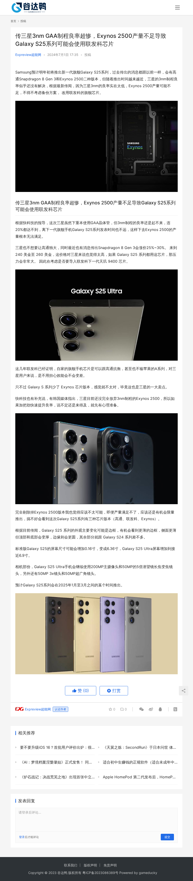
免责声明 (110, 865)
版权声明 (90, 865)
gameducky (148, 873)
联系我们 (70, 865)
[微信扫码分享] (141, 709)
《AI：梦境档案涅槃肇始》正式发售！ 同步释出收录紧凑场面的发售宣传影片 (57, 762)
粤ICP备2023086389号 (100, 873)
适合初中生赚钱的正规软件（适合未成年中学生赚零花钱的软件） (140, 762)
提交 (167, 837)
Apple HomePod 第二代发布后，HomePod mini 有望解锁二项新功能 (140, 777)
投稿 (87, 55)
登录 (22, 837)
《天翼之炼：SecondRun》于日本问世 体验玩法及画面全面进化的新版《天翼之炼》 (140, 747)
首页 (13, 21)
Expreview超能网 (28, 55)
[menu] (177, 7)
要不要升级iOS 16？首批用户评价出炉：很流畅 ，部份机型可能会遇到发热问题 (57, 747)
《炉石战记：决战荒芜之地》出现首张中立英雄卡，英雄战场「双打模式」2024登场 (57, 777)
